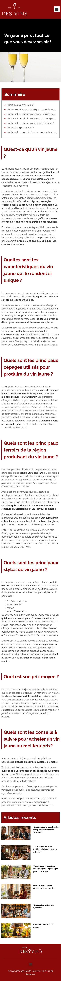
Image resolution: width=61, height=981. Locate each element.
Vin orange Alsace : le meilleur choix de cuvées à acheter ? (45, 849)
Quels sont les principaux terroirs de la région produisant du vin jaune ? (32, 118)
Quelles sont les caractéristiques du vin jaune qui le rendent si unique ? (32, 109)
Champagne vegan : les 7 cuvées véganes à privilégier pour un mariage (45, 869)
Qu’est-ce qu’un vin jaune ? (20, 105)
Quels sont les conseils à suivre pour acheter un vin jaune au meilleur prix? (32, 132)
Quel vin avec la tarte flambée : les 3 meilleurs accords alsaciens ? (46, 830)
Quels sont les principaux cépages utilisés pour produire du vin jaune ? (32, 114)
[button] (57, 9)
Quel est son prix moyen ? (20, 127)
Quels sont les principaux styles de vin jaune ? (30, 123)
